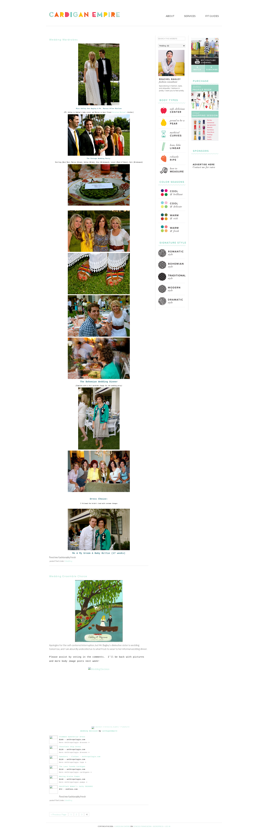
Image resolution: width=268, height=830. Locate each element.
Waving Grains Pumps (69, 776)
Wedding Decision (89, 731)
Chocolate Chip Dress (70, 747)
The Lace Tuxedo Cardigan (72, 767)
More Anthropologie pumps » (73, 782)
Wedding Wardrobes (63, 39)
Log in (167, 826)
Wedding (68, 561)
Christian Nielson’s (119, 112)
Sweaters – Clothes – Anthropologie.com (79, 757)
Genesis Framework (142, 826)
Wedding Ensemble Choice (68, 576)
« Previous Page (58, 814)
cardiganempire (109, 731)
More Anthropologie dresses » (74, 742)
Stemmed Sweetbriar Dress (72, 737)
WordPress (158, 826)
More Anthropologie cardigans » (75, 772)
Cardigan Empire (84, 15)
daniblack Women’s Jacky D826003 (76, 786)
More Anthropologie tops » (72, 762)
